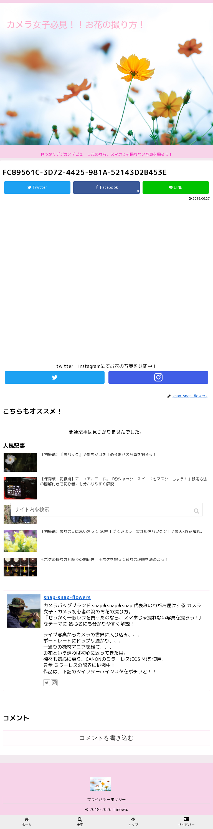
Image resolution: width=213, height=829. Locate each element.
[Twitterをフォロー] (54, 377)
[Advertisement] (106, 289)
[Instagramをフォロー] (158, 377)
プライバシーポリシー (106, 799)
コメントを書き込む (106, 738)
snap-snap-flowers (67, 597)
